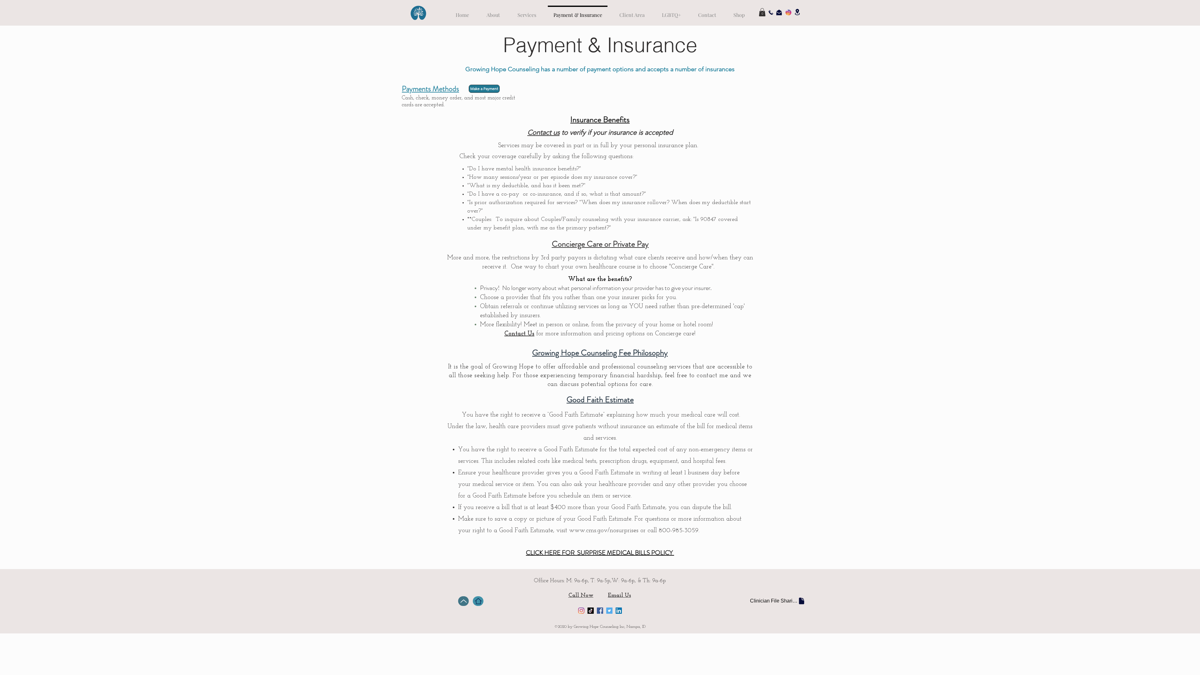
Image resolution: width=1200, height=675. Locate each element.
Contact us (544, 132)
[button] (762, 12)
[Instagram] (581, 611)
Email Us (619, 595)
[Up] (463, 601)
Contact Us (519, 334)
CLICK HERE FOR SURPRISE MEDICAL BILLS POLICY (600, 552)
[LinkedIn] (619, 611)
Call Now (580, 595)
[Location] (797, 12)
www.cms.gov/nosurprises (603, 531)
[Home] (478, 601)
